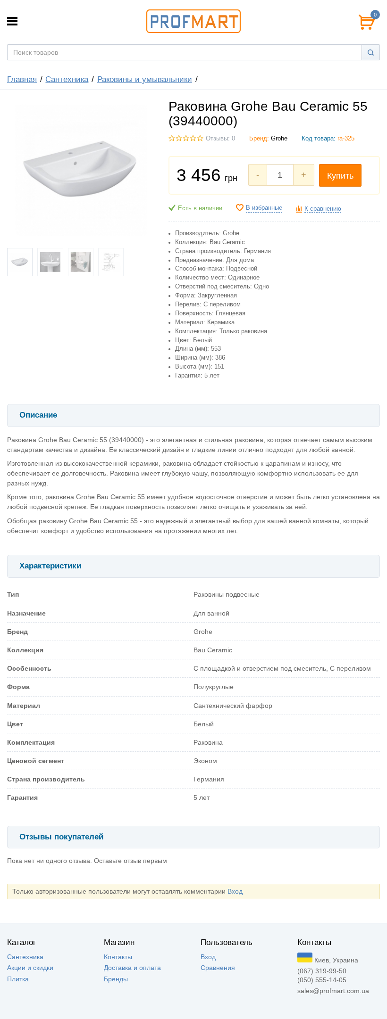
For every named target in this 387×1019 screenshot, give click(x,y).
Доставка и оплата (132, 967)
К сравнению (322, 208)
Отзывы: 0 (220, 138)
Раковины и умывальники (144, 79)
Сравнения (218, 967)
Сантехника (66, 79)
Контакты (118, 957)
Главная (22, 79)
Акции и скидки (30, 967)
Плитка (18, 979)
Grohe (279, 138)
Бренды (116, 979)
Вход (235, 891)
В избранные (264, 208)
